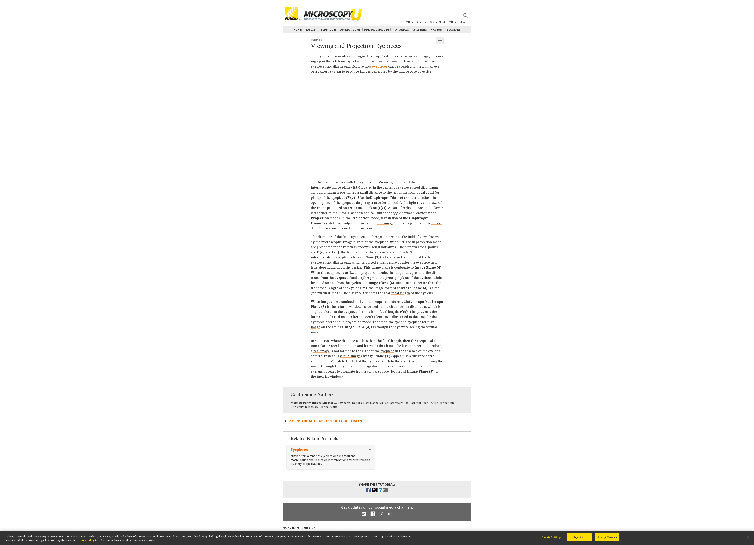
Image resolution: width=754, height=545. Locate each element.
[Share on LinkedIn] (379, 491)
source (383, 371)
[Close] (747, 537)
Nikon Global (438, 22)
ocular (370, 317)
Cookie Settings (551, 537)
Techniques (328, 29)
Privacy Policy (85, 540)
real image (385, 223)
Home (298, 29)
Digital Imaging (376, 29)
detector (317, 228)
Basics (310, 29)
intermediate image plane (330, 187)
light (412, 203)
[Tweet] (374, 491)
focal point (425, 192)
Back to (324, 421)
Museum (437, 29)
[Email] (385, 491)
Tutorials (401, 29)
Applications (350, 29)
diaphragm (327, 192)
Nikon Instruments (417, 22)
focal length (329, 288)
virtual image (350, 356)
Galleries (420, 29)
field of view (417, 237)
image (321, 208)
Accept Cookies (607, 537)
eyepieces (379, 66)
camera (436, 223)
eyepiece (367, 182)
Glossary (453, 29)
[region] (377, 538)
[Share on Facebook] (368, 491)
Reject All (579, 537)
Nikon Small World (459, 22)
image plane (367, 208)
